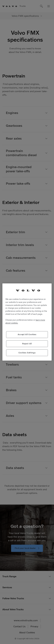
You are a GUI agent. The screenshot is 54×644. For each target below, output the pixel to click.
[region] (27, 322)
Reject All (27, 344)
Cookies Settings (27, 353)
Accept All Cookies (27, 334)
